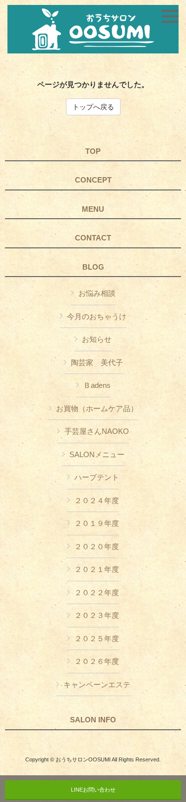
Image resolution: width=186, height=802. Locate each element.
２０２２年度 (96, 592)
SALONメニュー (96, 454)
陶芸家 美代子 (97, 362)
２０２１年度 (96, 569)
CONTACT (93, 238)
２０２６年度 (96, 661)
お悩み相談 (97, 293)
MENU (93, 209)
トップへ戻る (93, 107)
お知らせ (97, 339)
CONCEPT (93, 180)
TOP (93, 151)
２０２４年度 (96, 500)
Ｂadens (97, 385)
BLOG (93, 267)
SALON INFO (93, 720)
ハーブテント (96, 477)
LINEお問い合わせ (93, 790)
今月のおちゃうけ (96, 316)
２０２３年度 (96, 615)
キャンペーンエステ (96, 684)
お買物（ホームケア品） (97, 408)
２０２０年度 (96, 546)
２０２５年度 (96, 638)
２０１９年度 (96, 523)
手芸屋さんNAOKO (96, 431)
